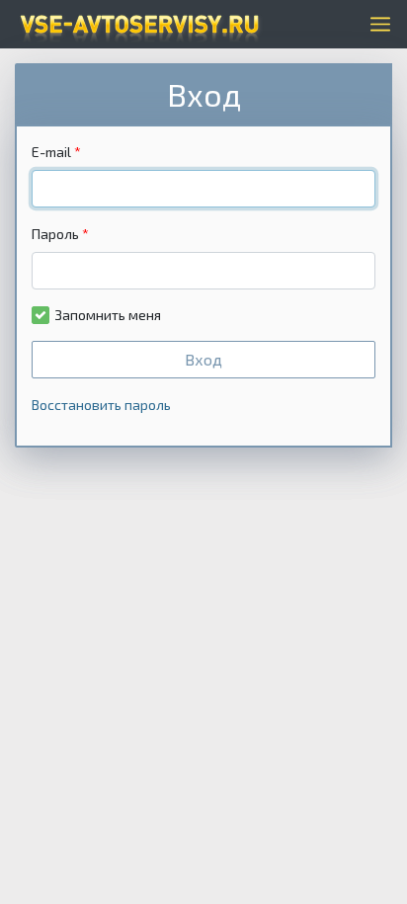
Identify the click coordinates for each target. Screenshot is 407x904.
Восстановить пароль (101, 404)
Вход (203, 359)
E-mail (51, 151)
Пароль (55, 233)
